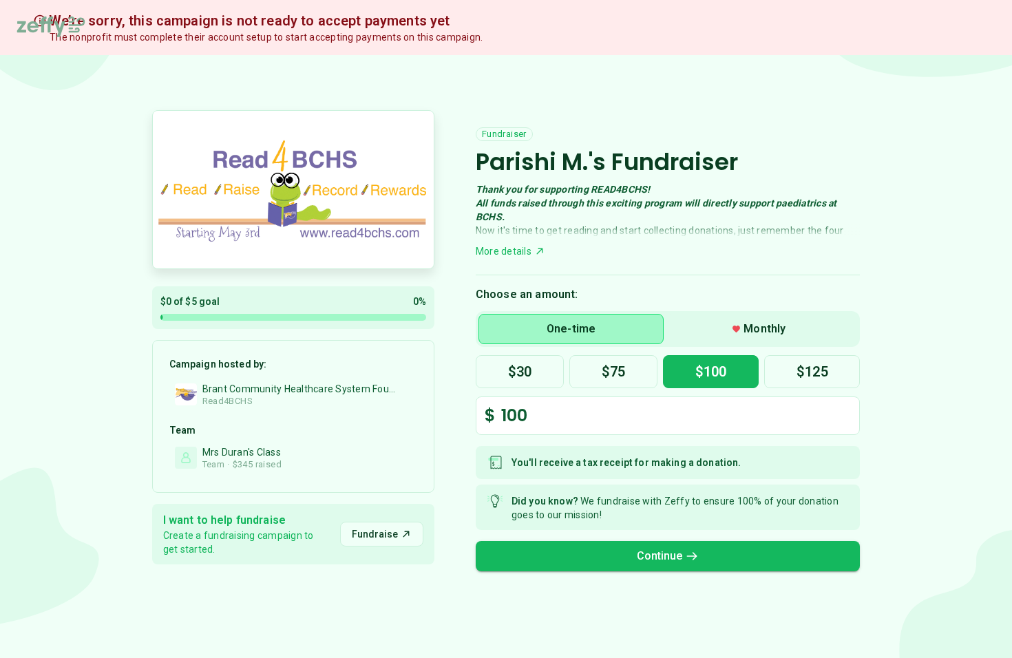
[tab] (571, 329)
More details (503, 251)
